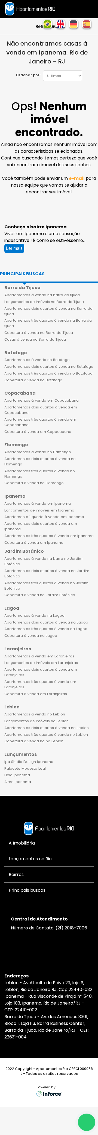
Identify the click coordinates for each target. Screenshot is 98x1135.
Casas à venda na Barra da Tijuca (35, 339)
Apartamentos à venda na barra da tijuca (42, 295)
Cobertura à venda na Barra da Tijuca (38, 332)
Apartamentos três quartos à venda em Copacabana (40, 422)
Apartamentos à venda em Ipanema (37, 503)
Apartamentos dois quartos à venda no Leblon (46, 727)
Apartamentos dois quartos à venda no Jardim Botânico (46, 573)
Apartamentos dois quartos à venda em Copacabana (40, 410)
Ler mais (14, 248)
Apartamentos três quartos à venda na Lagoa (45, 628)
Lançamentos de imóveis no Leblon (36, 721)
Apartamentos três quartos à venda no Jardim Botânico (46, 585)
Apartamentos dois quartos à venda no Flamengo (40, 461)
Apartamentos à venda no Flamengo (37, 452)
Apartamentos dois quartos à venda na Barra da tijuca (48, 311)
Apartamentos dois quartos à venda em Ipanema (40, 526)
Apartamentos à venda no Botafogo (37, 359)
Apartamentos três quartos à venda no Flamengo (39, 473)
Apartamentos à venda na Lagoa (34, 615)
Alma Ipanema (17, 781)
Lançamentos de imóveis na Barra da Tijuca (44, 301)
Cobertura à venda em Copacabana (37, 431)
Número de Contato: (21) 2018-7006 (49, 928)
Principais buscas (22, 274)
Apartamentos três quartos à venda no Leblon (46, 734)
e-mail (77, 178)
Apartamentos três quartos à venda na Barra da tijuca (48, 323)
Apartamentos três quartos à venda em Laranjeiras (40, 684)
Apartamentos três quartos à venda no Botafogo (48, 373)
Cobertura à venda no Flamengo (34, 482)
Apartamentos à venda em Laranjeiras (39, 656)
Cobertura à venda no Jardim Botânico (39, 594)
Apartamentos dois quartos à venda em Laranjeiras (40, 672)
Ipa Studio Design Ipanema (28, 761)
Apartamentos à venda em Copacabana (41, 400)
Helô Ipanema (17, 775)
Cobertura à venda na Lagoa (30, 635)
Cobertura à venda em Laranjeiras (35, 693)
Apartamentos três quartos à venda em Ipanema (49, 535)
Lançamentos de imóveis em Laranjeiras (41, 662)
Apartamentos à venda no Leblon (34, 714)
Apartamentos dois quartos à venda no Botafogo (48, 366)
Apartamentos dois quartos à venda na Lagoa (46, 622)
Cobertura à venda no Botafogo (33, 380)
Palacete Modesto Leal (25, 768)
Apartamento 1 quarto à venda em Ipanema (44, 516)
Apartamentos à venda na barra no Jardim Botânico (43, 561)
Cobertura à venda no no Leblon (33, 741)
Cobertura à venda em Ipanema (33, 542)
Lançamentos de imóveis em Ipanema (39, 510)
